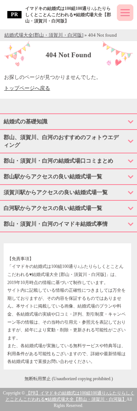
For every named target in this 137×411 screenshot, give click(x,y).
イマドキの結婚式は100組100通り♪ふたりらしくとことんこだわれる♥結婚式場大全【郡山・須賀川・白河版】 (68, 14)
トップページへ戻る (27, 88)
